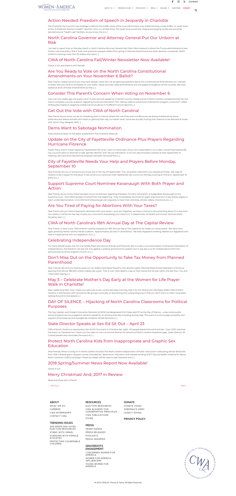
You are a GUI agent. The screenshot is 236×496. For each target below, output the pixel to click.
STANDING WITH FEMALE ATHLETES (64, 437)
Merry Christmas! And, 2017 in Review (85, 374)
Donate (186, 8)
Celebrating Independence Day (79, 240)
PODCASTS (92, 436)
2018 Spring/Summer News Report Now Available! (98, 363)
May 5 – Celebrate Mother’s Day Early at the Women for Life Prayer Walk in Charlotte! (114, 282)
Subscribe (176, 8)
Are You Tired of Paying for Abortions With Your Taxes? (102, 205)
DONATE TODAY (133, 406)
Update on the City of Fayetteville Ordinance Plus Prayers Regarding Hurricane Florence (116, 141)
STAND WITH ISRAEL (62, 432)
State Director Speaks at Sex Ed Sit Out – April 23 (96, 323)
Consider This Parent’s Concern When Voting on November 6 (109, 93)
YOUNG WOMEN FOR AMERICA (97, 465)
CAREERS (55, 409)
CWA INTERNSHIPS (60, 413)
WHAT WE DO (57, 406)
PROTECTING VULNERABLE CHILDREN (65, 442)
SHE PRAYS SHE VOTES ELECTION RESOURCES (63, 427)
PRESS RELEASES (95, 432)
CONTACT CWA (58, 416)
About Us (108, 8)
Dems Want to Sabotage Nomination (85, 128)
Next (184, 385)
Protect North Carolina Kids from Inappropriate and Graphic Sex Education (111, 343)
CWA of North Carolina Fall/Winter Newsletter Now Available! (109, 59)
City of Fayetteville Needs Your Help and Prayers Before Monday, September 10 (112, 163)
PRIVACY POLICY (134, 418)
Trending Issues (124, 8)
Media (152, 8)
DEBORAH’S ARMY (134, 409)
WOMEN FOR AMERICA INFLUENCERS (98, 459)
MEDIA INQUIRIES (95, 439)
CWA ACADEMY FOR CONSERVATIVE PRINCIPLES (101, 410)
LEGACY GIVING (132, 413)
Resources (140, 8)
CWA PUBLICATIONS (97, 415)
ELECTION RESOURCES (98, 406)
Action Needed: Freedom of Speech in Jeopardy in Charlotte (108, 20)
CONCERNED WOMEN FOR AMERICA (100, 453)
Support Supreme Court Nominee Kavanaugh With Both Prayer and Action (116, 186)
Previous (53, 385)
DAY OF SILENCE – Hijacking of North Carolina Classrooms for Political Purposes (117, 304)
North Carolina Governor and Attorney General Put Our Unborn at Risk (113, 40)
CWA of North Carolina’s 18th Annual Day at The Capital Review (111, 222)
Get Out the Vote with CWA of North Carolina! (93, 110)
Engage (163, 8)
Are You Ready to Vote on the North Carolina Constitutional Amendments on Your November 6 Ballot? (107, 73)
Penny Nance (94, 429)
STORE (89, 418)
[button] (196, 10)
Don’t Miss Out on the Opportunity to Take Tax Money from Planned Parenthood (116, 259)
